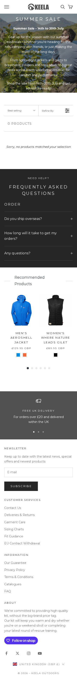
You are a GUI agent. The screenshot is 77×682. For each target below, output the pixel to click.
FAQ (7, 591)
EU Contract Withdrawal (22, 543)
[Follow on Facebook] (6, 653)
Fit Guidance (13, 536)
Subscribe (21, 486)
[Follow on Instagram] (29, 653)
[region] (38, 411)
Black (55, 355)
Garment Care (14, 522)
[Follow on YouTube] (40, 653)
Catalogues (12, 584)
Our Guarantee (15, 563)
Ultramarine (18, 355)
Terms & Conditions (18, 577)
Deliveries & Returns (19, 515)
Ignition (24, 355)
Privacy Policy (14, 570)
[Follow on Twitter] (17, 653)
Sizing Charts (14, 529)
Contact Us (12, 508)
